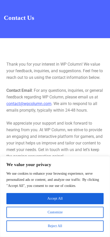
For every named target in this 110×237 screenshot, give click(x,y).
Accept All (55, 198)
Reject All (55, 226)
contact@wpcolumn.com (28, 103)
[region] (55, 196)
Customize (55, 212)
